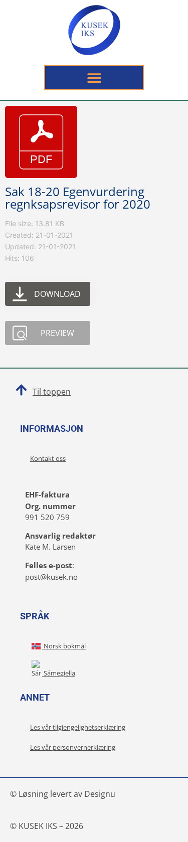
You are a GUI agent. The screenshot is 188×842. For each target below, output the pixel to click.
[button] (94, 77)
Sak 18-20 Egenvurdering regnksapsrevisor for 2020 (77, 197)
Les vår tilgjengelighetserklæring (77, 727)
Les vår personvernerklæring (72, 747)
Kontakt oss (48, 458)
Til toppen (52, 391)
